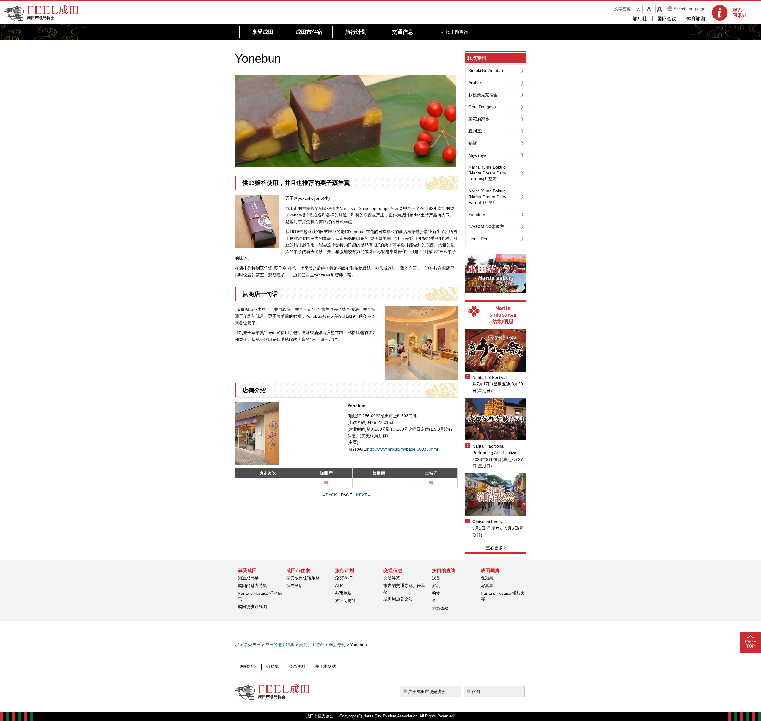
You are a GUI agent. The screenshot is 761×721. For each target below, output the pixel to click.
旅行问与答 (345, 600)
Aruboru (476, 82)
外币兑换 (343, 593)
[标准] (649, 9)
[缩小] (638, 9)
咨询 (476, 691)
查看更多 (494, 547)
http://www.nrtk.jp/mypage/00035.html (402, 449)
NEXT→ (363, 494)
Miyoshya (477, 155)
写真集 (487, 585)
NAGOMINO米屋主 (486, 226)
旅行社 (640, 18)
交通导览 (391, 577)
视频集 (487, 577)
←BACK (329, 494)
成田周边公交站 (398, 598)
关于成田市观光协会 (427, 691)
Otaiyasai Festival (489, 521)
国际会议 (666, 18)
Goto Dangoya (482, 106)
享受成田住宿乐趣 (303, 577)
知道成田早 (248, 577)
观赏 (436, 577)
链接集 (272, 666)
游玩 (436, 585)
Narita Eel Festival (489, 377)
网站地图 (248, 666)
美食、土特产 (311, 644)
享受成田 (252, 644)
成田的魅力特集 (252, 585)
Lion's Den (478, 238)
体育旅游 (695, 18)
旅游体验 (440, 608)
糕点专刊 (476, 58)
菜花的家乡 (478, 119)
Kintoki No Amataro (486, 70)
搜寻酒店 (294, 585)
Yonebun (476, 214)
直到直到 (476, 130)
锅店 (472, 143)
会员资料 (297, 666)
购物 (436, 593)
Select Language (689, 8)
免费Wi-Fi (344, 577)
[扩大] (659, 9)
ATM (339, 585)
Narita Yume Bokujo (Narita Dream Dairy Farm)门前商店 (487, 196)
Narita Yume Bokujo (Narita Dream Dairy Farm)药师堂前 (487, 173)
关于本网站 (325, 666)
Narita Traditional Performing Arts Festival (494, 449)
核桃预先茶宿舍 (483, 94)
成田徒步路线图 (252, 606)
